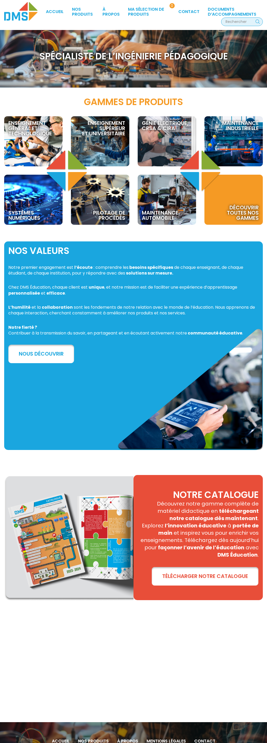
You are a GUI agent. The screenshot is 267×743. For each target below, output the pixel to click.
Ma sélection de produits (146, 11)
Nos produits (82, 11)
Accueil (55, 12)
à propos (111, 11)
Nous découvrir (41, 353)
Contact (188, 12)
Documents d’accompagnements (232, 11)
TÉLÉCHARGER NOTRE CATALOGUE (205, 576)
